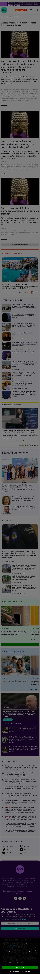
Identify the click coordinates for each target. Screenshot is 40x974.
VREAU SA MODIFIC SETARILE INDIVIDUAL (20, 971)
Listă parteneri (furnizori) (8, 964)
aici (9, 951)
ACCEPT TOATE (20, 967)
